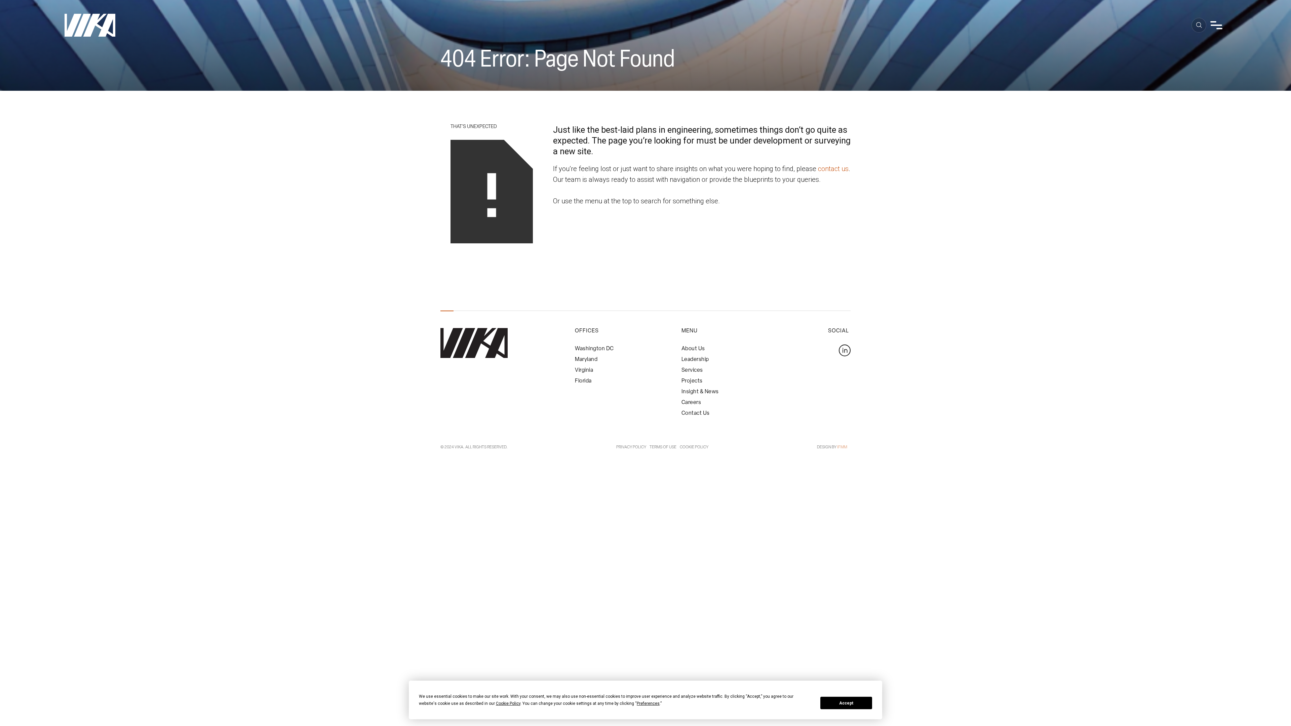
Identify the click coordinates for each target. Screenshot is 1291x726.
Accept (846, 703)
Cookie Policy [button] (508, 703)
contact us (833, 169)
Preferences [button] (648, 703)
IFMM (841, 447)
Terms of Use (663, 447)
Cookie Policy (694, 447)
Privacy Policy (631, 447)
